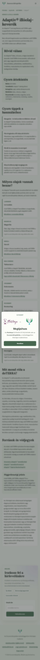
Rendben (20, 343)
